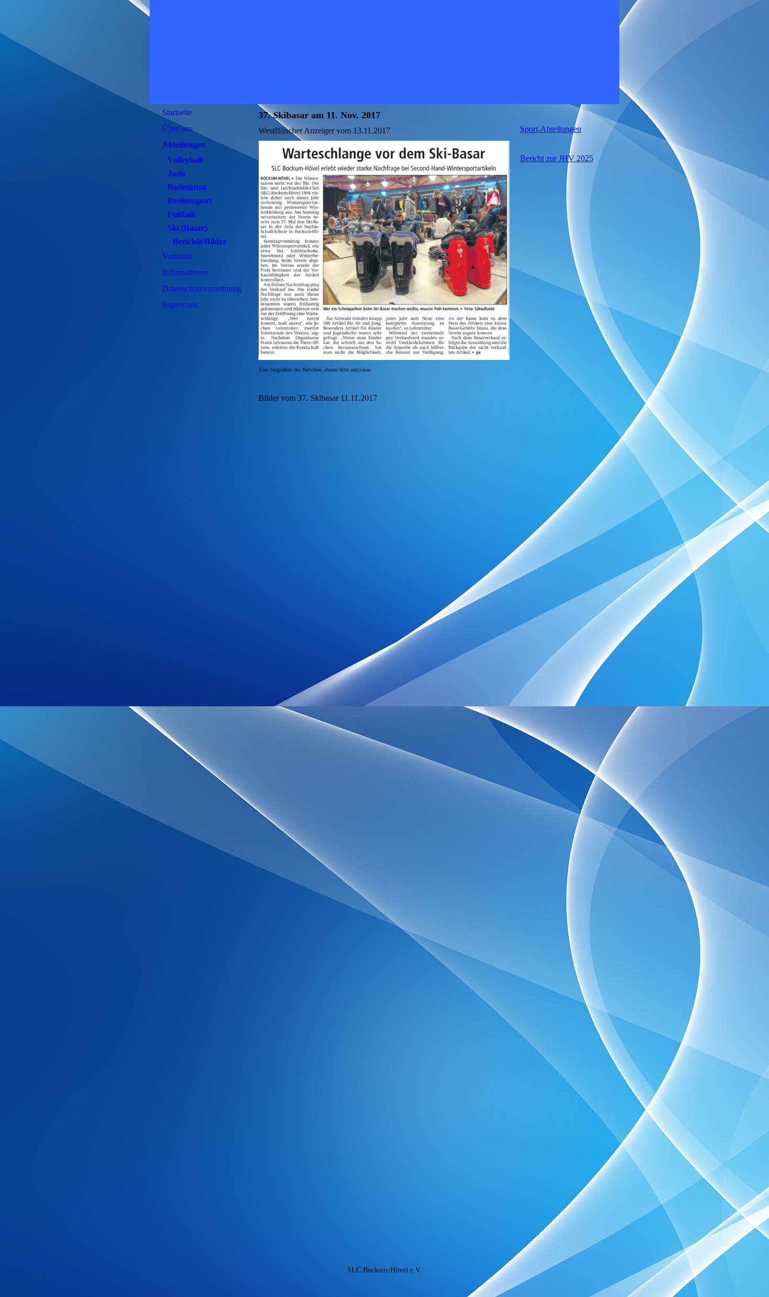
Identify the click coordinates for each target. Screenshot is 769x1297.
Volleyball (184, 159)
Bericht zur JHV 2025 (556, 158)
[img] (384, 52)
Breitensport (189, 200)
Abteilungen (184, 144)
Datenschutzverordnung (201, 288)
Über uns (177, 128)
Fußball (181, 214)
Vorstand (176, 256)
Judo (176, 173)
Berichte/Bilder (200, 241)
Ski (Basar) (187, 227)
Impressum (180, 304)
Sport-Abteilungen (550, 129)
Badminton (187, 187)
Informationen (185, 272)
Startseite (177, 112)
